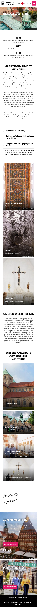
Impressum (27, 602)
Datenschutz (18, 604)
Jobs (16, 602)
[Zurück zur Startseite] (8, 3)
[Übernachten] (34, 3)
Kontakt (7, 602)
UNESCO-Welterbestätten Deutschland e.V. (19, 154)
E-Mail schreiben (8, 582)
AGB (12, 602)
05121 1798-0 (10, 580)
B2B (21, 602)
